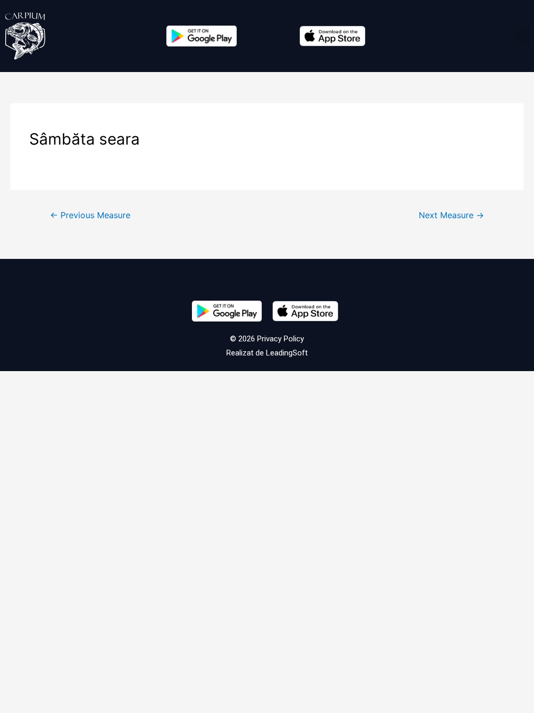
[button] (521, 36)
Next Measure (451, 215)
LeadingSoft (287, 353)
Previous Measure (90, 215)
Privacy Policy (279, 338)
